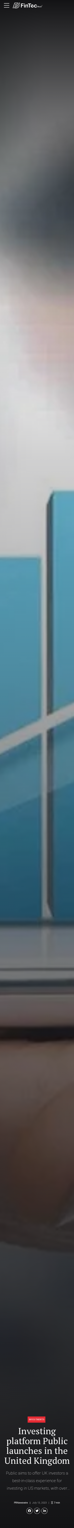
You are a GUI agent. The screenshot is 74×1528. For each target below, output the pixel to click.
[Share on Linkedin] (44, 1511)
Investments (36, 1419)
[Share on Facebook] (29, 1511)
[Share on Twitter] (37, 1511)
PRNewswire (21, 1502)
